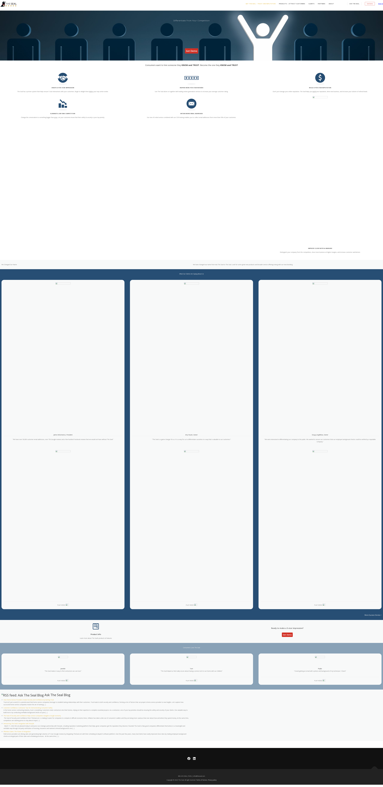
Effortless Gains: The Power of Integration (17, 731)
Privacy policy (212, 780)
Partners (321, 3)
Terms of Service (201, 780)
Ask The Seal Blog (57, 695)
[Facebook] (188, 758)
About (331, 3)
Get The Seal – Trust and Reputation (261, 3)
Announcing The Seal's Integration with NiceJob (18, 723)
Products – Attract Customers (292, 3)
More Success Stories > (373, 615)
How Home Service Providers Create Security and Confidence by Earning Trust (28, 700)
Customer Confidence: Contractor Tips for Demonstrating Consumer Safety (27, 708)
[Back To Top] (374, 769)
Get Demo (370, 4)
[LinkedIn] (194, 758)
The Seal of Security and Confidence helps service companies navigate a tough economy (32, 716)
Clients (311, 3)
